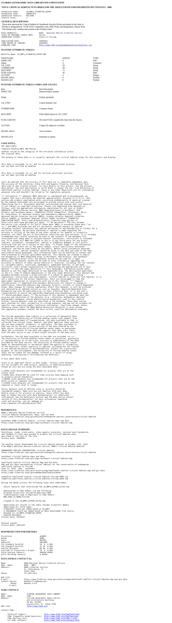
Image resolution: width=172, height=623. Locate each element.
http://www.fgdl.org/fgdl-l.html (60, 618)
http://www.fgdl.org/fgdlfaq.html (61, 616)
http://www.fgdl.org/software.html (62, 620)
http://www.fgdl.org (37, 606)
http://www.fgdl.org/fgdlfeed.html (62, 614)
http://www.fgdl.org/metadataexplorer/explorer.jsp (65, 45)
